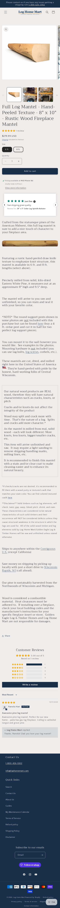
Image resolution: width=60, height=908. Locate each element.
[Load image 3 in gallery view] (46, 94)
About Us (10, 800)
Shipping (5, 139)
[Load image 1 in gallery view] (14, 94)
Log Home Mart (19, 897)
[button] (6, 12)
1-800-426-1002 (37, 4)
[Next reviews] (55, 205)
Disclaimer (10, 837)
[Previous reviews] (4, 205)
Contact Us (11, 793)
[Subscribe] (42, 855)
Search (9, 787)
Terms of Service (13, 818)
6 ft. (7, 149)
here (40, 324)
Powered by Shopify (32, 897)
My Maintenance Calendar (17, 812)
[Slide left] (3, 95)
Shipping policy (45, 901)
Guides (9, 806)
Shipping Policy (13, 831)
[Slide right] (57, 95)
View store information (15, 188)
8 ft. (18, 149)
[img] (8, 702)
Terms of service (31, 901)
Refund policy (12, 825)
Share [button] (7, 636)
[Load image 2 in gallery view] (30, 94)
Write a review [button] (30, 684)
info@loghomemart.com (17, 771)
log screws (32, 352)
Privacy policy (16, 901)
